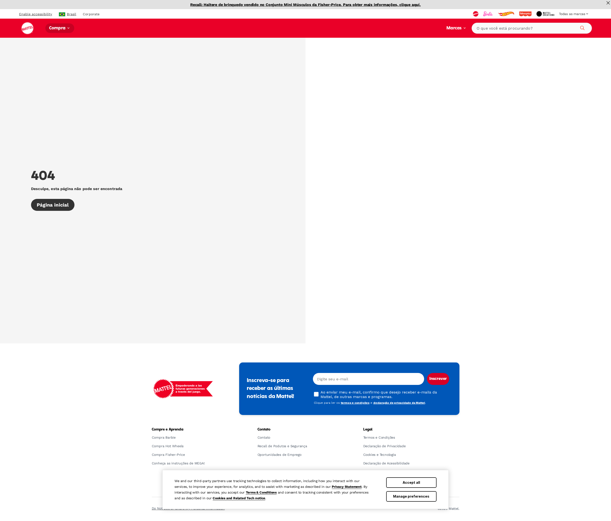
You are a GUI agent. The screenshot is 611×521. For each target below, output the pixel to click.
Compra (57, 28)
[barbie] (488, 14)
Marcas (455, 28)
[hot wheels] (506, 14)
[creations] (545, 14)
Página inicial (53, 205)
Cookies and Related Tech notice (239, 498)
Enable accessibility (35, 14)
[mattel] (476, 14)
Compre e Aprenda (167, 429)
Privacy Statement (347, 487)
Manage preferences (411, 496)
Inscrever (438, 379)
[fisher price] (525, 14)
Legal (368, 429)
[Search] (581, 27)
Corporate (91, 14)
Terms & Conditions (261, 492)
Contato (264, 429)
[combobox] (532, 28)
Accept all (411, 482)
